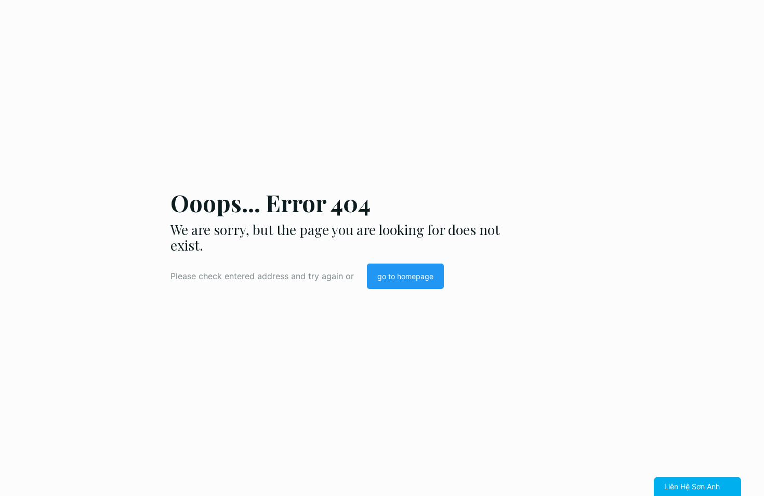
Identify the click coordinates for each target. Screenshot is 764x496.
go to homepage (405, 276)
